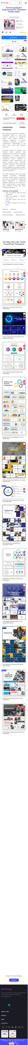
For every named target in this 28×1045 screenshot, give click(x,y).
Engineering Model (18, 212)
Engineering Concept (20, 214)
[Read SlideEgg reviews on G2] (4, 1014)
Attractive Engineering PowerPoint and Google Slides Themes (14, 480)
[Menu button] (25, 3)
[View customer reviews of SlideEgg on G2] (12, 1014)
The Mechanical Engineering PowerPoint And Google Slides (13, 732)
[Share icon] (6, 32)
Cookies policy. (15, 1042)
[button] (24, 251)
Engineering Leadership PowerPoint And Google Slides (12, 308)
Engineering (5, 209)
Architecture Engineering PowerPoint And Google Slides (13, 699)
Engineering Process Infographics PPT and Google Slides (13, 437)
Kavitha (21, 115)
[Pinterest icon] (10, 32)
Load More (14, 980)
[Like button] (2, 32)
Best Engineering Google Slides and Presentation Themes (11, 544)
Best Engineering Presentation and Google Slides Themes (13, 665)
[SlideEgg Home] (14, 989)
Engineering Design (7, 212)
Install (21, 118)
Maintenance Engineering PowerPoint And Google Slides (13, 579)
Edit (20, 41)
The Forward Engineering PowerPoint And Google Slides (13, 372)
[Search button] (20, 3)
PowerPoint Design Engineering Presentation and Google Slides (13, 500)
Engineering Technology (8, 214)
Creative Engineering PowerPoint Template (13, 264)
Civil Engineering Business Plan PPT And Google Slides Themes (12, 622)
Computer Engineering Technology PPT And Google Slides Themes (13, 337)
